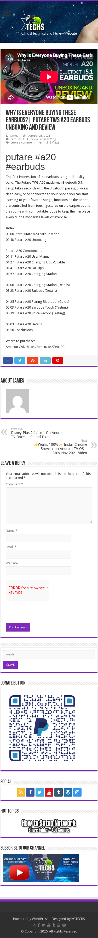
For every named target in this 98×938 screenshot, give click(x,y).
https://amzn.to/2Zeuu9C (46, 347)
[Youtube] (49, 792)
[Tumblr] (58, 792)
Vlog (53, 139)
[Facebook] (30, 792)
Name (11, 531)
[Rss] (21, 792)
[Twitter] (40, 792)
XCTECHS (78, 919)
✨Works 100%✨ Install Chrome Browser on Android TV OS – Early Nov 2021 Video (60, 447)
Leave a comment (22, 142)
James (14, 135)
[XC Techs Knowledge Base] (49, 20)
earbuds (16, 139)
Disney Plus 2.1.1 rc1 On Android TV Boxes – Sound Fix (38, 433)
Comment (14, 484)
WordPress (40, 919)
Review (44, 139)
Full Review (30, 139)
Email (11, 547)
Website (12, 563)
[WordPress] (68, 792)
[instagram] (77, 792)
